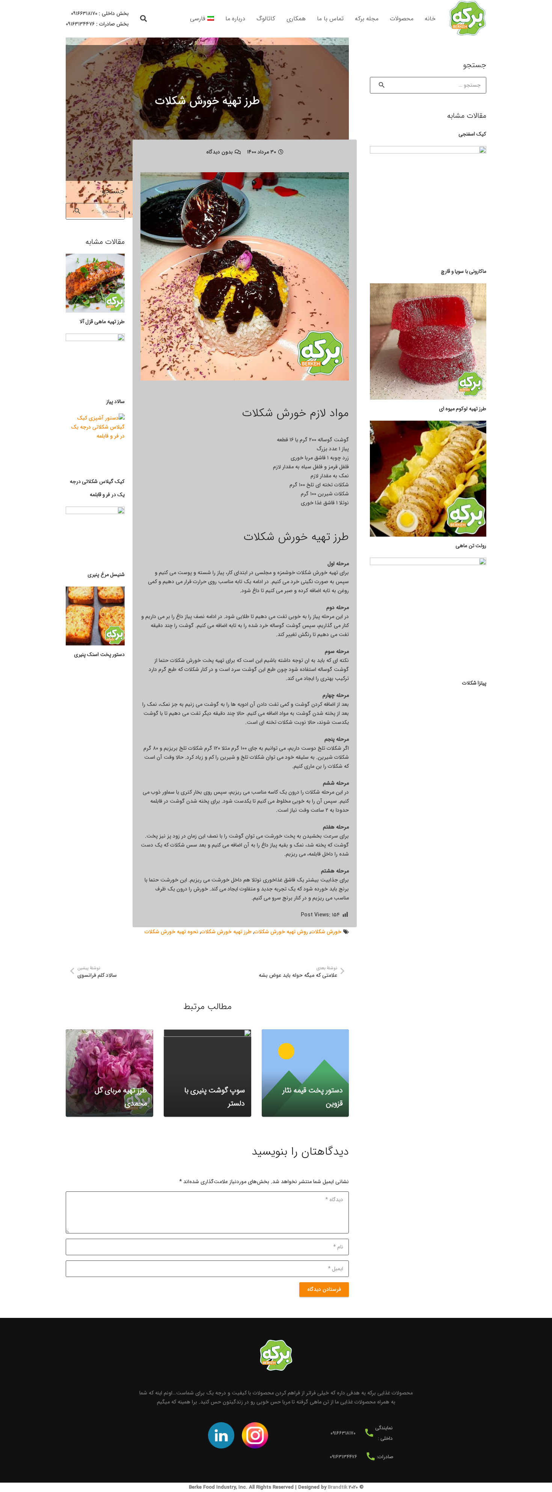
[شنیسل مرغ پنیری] (95, 536)
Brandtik (337, 1487)
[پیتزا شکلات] (428, 616)
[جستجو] (143, 18)
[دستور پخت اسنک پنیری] (95, 616)
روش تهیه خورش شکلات (281, 932)
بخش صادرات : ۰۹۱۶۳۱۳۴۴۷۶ (97, 24)
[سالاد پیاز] (95, 363)
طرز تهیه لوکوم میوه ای (462, 409)
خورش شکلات (326, 932)
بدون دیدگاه (219, 152)
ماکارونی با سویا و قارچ (463, 271)
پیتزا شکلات (474, 683)
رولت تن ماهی (470, 545)
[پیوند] (467, 19)
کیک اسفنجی (472, 134)
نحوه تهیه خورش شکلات (171, 932)
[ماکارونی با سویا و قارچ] (428, 204)
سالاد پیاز (115, 401)
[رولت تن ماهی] (428, 479)
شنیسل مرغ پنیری (106, 574)
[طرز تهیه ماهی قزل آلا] (95, 283)
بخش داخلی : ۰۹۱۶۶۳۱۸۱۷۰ (100, 13)
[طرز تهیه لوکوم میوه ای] (428, 341)
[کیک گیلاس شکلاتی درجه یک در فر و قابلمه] (95, 443)
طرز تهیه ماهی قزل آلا (102, 321)
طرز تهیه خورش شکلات (226, 932)
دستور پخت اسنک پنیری (99, 654)
